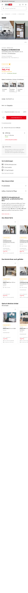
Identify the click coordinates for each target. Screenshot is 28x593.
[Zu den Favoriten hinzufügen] (3, 117)
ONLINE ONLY (5, 64)
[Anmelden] (20, 5)
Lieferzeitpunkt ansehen (11, 139)
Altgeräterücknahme (10, 112)
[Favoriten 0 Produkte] (22, 5)
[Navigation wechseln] (2, 5)
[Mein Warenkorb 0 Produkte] (25, 5)
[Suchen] (3, 8)
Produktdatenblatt (6, 248)
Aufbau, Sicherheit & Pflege (9, 191)
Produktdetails (6, 185)
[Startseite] (2, 14)
